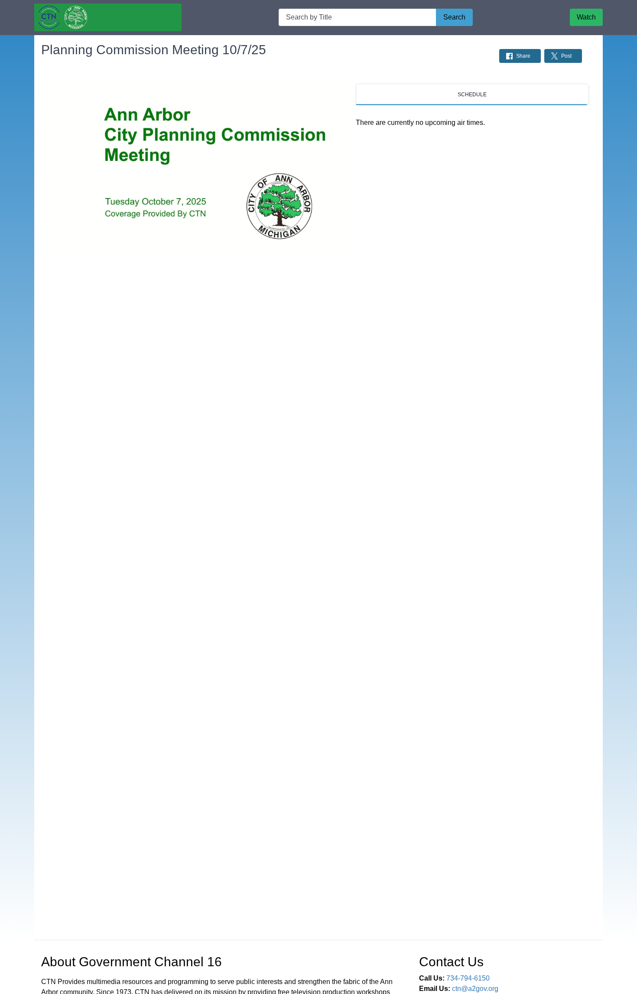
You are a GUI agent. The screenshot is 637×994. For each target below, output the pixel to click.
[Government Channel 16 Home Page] (108, 17)
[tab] (472, 94)
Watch (586, 17)
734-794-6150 (468, 978)
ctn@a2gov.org (475, 988)
